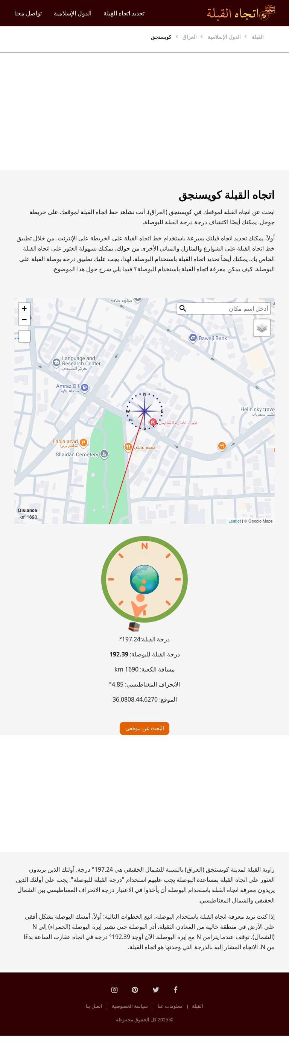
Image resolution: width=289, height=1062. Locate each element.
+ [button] (24, 308)
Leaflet (234, 521)
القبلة (197, 1006)
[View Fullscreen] (24, 336)
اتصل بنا (94, 1006)
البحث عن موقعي (144, 728)
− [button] (24, 319)
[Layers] (262, 327)
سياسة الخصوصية (130, 1006)
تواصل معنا (28, 13)
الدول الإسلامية (72, 13)
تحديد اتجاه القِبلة (123, 13)
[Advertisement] (144, 111)
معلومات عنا (170, 1006)
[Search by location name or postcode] (183, 308)
